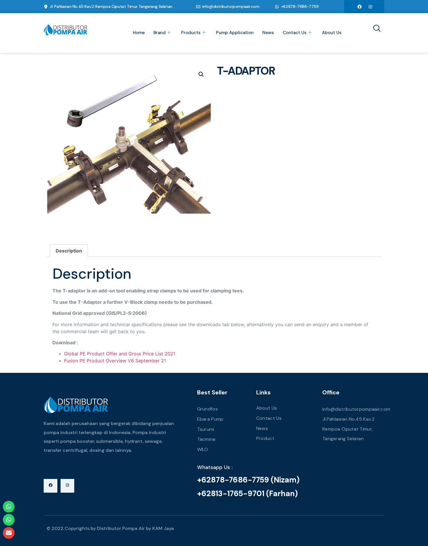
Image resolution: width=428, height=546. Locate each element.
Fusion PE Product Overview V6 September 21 (115, 361)
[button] (201, 74)
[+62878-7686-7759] (277, 7)
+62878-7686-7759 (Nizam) (248, 480)
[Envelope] (9, 533)
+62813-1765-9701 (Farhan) (247, 493)
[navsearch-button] (375, 29)
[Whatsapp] (9, 506)
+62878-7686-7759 (300, 6)
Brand (159, 33)
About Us (332, 33)
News (268, 33)
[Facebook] (359, 6)
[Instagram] (370, 6)
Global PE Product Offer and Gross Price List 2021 (119, 354)
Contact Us (295, 33)
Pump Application (235, 33)
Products (191, 33)
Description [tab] (69, 251)
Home (139, 33)
